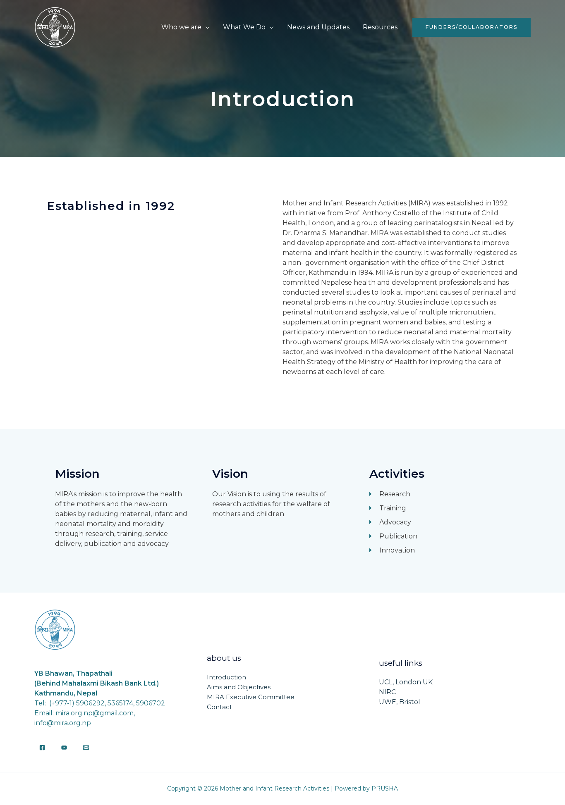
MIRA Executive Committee (250, 697)
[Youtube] (64, 747)
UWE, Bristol (399, 702)
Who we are (181, 27)
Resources (380, 27)
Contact (219, 707)
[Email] (86, 747)
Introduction (226, 677)
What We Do (244, 27)
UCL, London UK (406, 682)
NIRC (387, 692)
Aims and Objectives (239, 687)
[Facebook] (42, 747)
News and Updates (318, 27)
